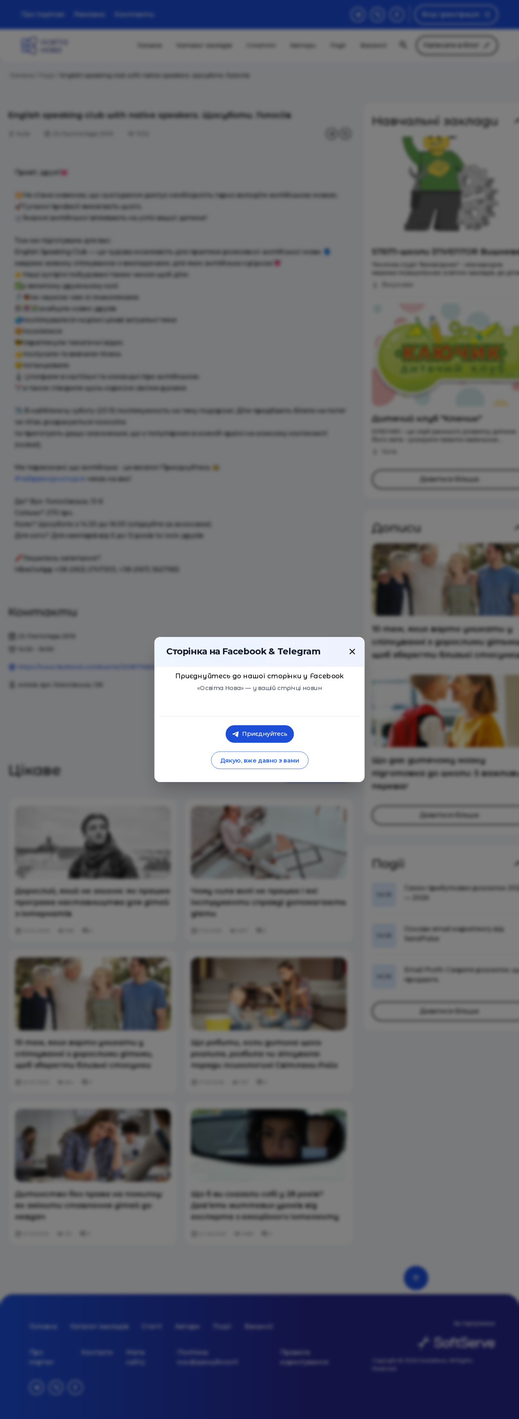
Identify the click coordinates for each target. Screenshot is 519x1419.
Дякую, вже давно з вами (259, 760)
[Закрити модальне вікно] (352, 651)
